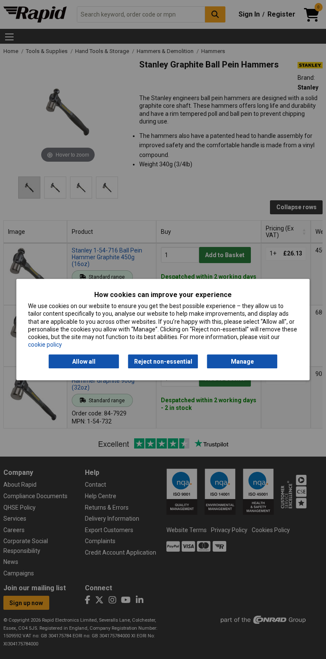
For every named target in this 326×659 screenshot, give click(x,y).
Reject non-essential (163, 361)
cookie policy (45, 344)
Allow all (84, 361)
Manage (242, 361)
